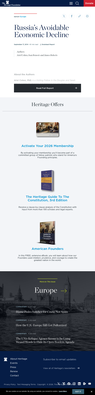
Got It (78, 392)
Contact (14, 375)
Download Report (48, 44)
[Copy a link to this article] (79, 16)
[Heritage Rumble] (84, 384)
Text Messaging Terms (26, 384)
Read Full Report (45, 88)
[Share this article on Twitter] (64, 16)
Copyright (41, 384)
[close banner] (91, 392)
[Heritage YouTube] (89, 384)
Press (13, 367)
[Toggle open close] (87, 78)
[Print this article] (87, 16)
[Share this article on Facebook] (71, 16)
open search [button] (77, 3)
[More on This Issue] (64, 289)
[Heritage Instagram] (74, 384)
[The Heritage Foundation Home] (11, 3)
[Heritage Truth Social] (63, 384)
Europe (23, 17)
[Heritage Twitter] (58, 384)
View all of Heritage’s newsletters (59, 368)
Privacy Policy (10, 384)
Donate (89, 3)
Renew (14, 371)
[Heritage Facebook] (69, 384)
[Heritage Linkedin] (79, 384)
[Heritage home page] (6, 359)
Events (14, 363)
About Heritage (18, 359)
